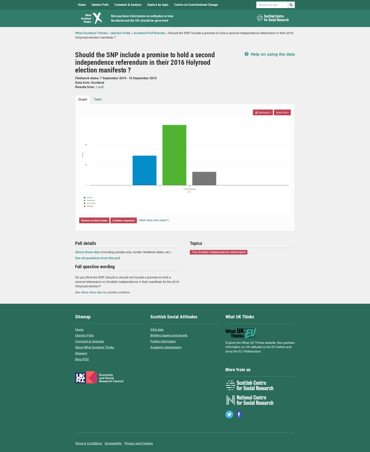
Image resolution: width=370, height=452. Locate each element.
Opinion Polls (100, 5)
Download (263, 112)
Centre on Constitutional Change (196, 5)
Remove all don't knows (94, 220)
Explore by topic (157, 5)
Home (82, 5)
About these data (88, 252)
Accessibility (113, 443)
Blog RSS (82, 359)
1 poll (99, 87)
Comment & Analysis (128, 5)
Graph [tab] (82, 99)
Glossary (81, 353)
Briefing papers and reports (168, 335)
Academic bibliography (166, 347)
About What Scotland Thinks (94, 347)
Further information (163, 341)
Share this (281, 112)
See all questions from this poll (97, 258)
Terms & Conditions (88, 443)
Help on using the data (272, 54)
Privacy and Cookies (138, 443)
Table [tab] (98, 99)
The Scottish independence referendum (219, 252)
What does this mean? (153, 220)
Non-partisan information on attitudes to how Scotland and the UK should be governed (142, 18)
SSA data (156, 329)
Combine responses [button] (124, 220)
